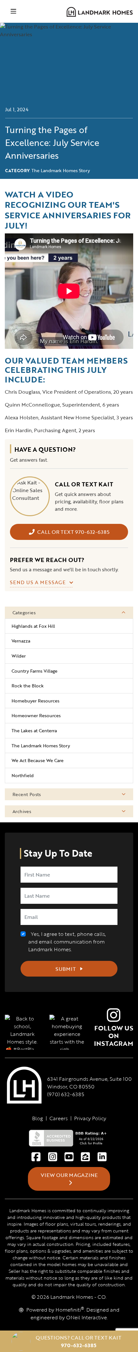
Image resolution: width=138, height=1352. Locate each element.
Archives (22, 811)
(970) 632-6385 (65, 1094)
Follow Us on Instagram (113, 1035)
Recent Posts (27, 794)
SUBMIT (66, 969)
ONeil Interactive (86, 1317)
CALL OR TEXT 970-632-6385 (73, 532)
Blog (37, 1118)
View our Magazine (69, 1175)
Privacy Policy (90, 1118)
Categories (24, 612)
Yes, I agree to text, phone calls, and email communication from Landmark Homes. (67, 941)
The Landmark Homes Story (60, 170)
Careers (58, 1118)
